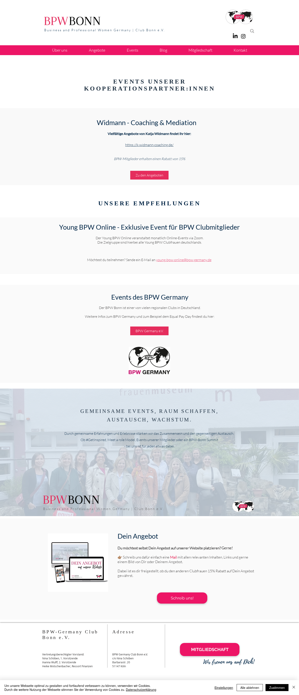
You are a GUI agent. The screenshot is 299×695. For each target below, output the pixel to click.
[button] (97, 50)
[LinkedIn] (235, 36)
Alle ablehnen (249, 687)
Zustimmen (277, 687)
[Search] (252, 31)
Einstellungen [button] (224, 687)
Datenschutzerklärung (141, 689)
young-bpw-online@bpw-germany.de (183, 260)
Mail (173, 557)
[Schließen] (293, 688)
